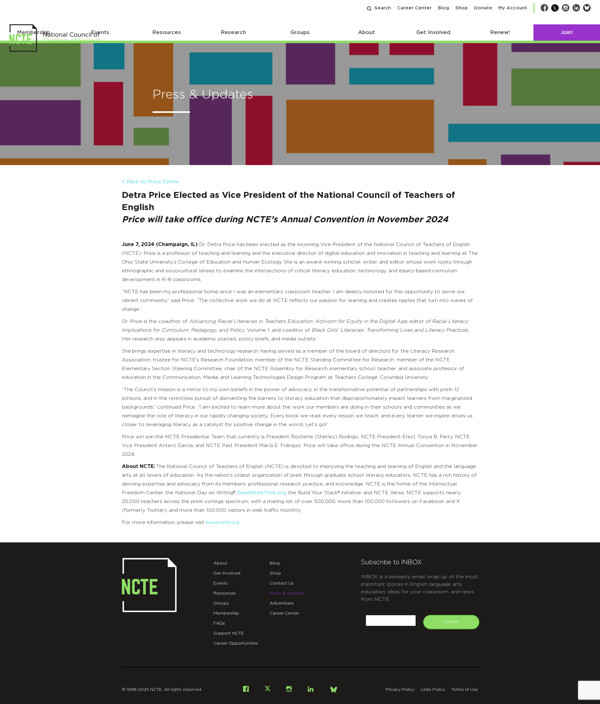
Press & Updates (287, 593)
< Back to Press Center (150, 181)
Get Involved (433, 32)
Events (220, 583)
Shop (461, 8)
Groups (300, 32)
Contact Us (282, 583)
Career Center (414, 8)
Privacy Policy (400, 690)
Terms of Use (464, 690)
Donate (483, 8)
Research (233, 32)
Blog (443, 8)
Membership (226, 613)
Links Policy (433, 690)
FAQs (219, 623)
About (366, 32)
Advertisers (282, 603)
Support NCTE (228, 633)
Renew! (500, 32)
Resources (166, 32)
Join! (567, 32)
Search (382, 8)
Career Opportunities (235, 643)
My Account (512, 8)
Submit (451, 622)
